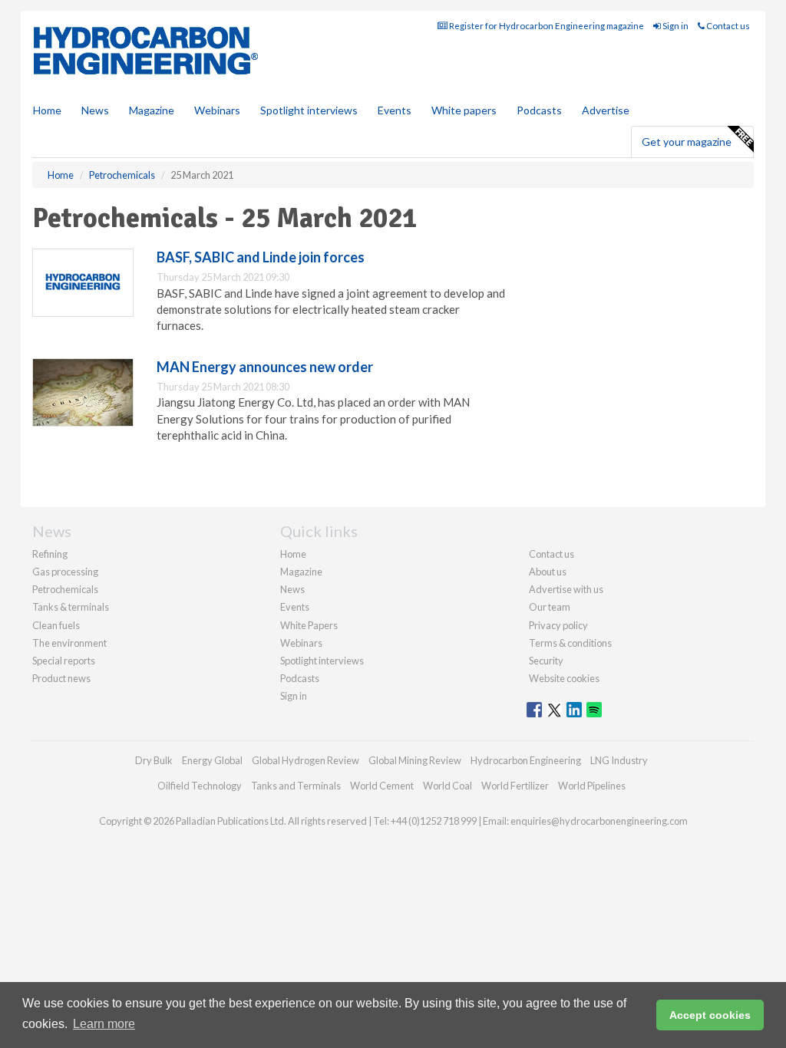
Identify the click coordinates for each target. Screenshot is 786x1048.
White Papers (309, 625)
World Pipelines (592, 785)
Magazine (151, 110)
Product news (61, 678)
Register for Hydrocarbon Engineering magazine (545, 26)
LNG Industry (619, 760)
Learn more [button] (104, 1023)
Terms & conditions (570, 643)
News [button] (95, 110)
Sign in (675, 26)
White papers (464, 110)
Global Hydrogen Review (305, 760)
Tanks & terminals (70, 607)
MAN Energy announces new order (265, 366)
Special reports (63, 660)
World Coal (447, 785)
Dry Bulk (154, 760)
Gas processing (65, 571)
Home (47, 110)
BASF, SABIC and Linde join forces (261, 257)
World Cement (382, 785)
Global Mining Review (414, 760)
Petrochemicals (65, 589)
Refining (50, 554)
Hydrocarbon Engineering (526, 760)
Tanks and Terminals (296, 785)
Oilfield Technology (199, 785)
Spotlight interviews (309, 110)
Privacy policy (558, 625)
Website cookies (564, 678)
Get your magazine (687, 141)
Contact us (727, 26)
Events (394, 110)
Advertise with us (566, 589)
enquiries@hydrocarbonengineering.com (599, 821)
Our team (549, 607)
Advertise (605, 110)
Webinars (217, 110)
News (292, 589)
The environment (69, 643)
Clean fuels (56, 625)
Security (546, 660)
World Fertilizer (515, 785)
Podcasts (539, 110)
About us (547, 571)
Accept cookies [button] (710, 1015)
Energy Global (212, 760)
